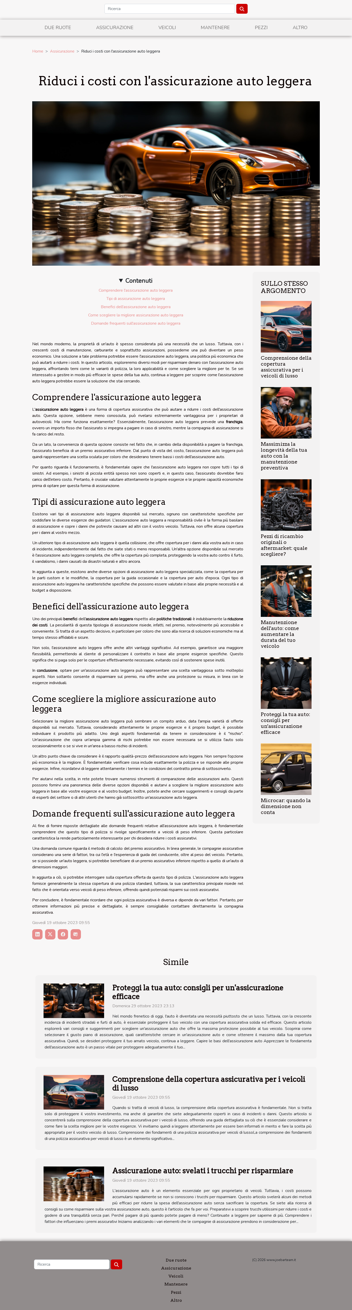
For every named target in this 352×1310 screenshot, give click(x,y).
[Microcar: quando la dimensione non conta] (286, 769)
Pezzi (261, 27)
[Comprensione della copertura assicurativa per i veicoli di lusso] (286, 326)
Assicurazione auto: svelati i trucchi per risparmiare (203, 1170)
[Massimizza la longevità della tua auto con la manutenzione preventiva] (286, 412)
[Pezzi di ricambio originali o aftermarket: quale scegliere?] (286, 504)
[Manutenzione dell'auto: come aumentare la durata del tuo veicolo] (286, 591)
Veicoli (167, 27)
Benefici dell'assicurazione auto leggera (136, 307)
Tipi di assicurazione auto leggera (135, 298)
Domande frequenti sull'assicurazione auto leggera (135, 323)
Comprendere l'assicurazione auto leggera (136, 290)
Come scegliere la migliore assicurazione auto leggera (135, 315)
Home (37, 51)
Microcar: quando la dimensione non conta (286, 806)
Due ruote (58, 27)
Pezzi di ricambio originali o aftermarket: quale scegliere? (284, 545)
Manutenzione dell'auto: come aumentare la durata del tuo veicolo (280, 634)
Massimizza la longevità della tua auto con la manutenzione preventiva (284, 456)
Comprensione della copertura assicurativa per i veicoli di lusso (286, 367)
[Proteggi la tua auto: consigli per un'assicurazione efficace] (286, 683)
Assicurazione (114, 27)
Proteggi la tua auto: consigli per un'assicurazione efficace (285, 723)
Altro (300, 27)
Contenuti (139, 280)
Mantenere (215, 27)
